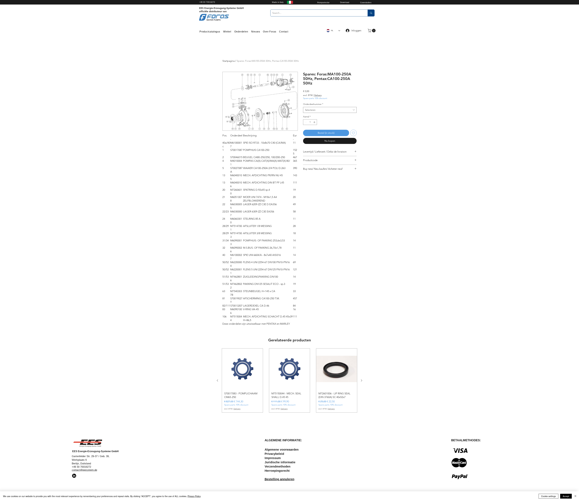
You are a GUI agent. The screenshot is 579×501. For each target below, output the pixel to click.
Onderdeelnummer (313, 104)
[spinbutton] (310, 122)
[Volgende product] (361, 380)
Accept (566, 496)
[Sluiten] (575, 496)
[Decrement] (305, 122)
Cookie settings (548, 496)
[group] (289, 380)
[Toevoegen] (353, 133)
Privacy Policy (194, 496)
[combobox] (330, 110)
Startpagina (228, 60)
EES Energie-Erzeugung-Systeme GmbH (95, 451)
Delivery (318, 95)
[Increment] (314, 122)
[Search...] (371, 13)
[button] (372, 30)
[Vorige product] (217, 380)
